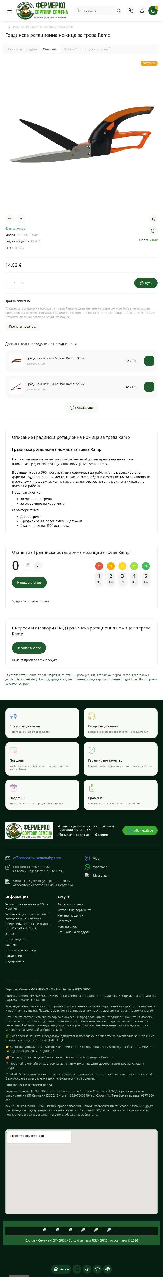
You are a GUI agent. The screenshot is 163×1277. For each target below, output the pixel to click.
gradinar (131, 679)
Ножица (43, 679)
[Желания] (97, 1269)
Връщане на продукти (74, 932)
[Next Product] (20, 218)
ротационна (28, 675)
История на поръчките (74, 910)
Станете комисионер (20, 950)
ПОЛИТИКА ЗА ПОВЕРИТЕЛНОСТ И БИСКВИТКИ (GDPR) (29, 926)
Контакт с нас (67, 926)
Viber (97, 858)
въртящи (68, 675)
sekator (31, 679)
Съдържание (14, 961)
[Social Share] (153, 218)
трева (42, 675)
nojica (116, 675)
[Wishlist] (153, 231)
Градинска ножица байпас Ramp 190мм (56, 358)
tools (20, 679)
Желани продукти (70, 915)
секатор (11, 683)
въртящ (54, 675)
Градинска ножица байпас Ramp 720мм (56, 384)
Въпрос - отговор (96, 49)
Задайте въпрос (29, 648)
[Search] (119, 11)
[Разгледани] (77, 1269)
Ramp (143, 679)
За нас (10, 934)
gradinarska (140, 675)
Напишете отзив (29, 582)
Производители (16, 939)
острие (23, 683)
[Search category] (78, 11)
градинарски (96, 679)
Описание (50, 49)
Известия (64, 921)
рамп (153, 679)
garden (10, 679)
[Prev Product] (9, 218)
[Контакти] (131, 10)
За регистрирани (70, 904)
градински (58, 679)
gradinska (104, 675)
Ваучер (10, 945)
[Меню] (9, 10)
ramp (126, 675)
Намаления (13, 956)
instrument (116, 679)
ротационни (86, 675)
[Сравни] (107, 1269)
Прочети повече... (22, 326)
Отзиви (70, 49)
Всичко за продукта (22, 49)
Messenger (101, 875)
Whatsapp (100, 867)
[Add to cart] (149, 361)
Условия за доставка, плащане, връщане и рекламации (28, 916)
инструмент (76, 679)
